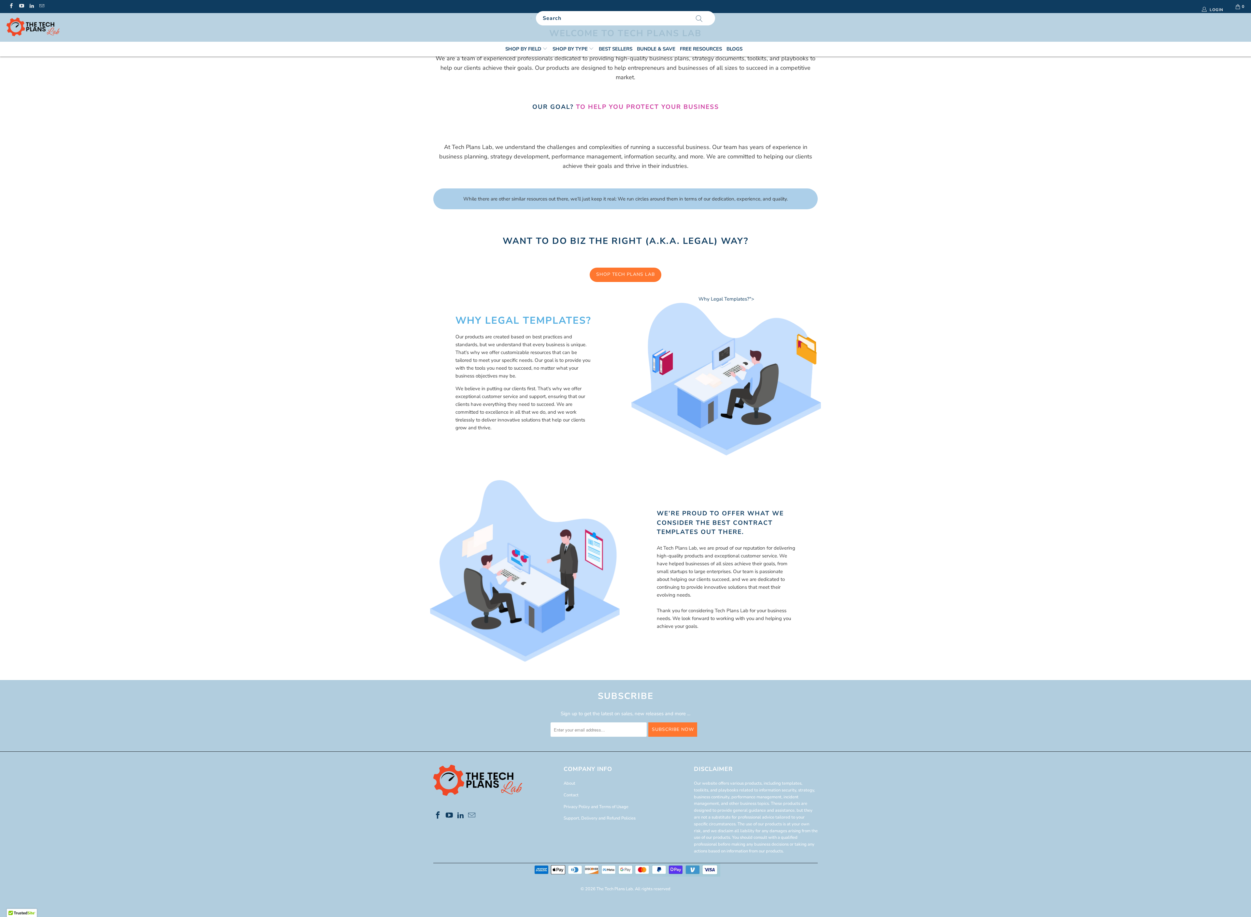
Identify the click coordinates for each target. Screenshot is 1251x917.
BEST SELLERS (615, 49)
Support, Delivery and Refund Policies (600, 818)
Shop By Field (523, 49)
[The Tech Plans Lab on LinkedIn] (31, 6)
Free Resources (701, 49)
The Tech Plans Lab (615, 889)
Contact (571, 795)
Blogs (734, 49)
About (569, 783)
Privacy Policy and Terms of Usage (596, 807)
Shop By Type (571, 49)
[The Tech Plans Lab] (103, 27)
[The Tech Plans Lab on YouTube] (21, 6)
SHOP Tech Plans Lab (625, 274)
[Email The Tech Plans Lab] (41, 6)
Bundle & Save (656, 49)
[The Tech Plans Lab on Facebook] (11, 6)
